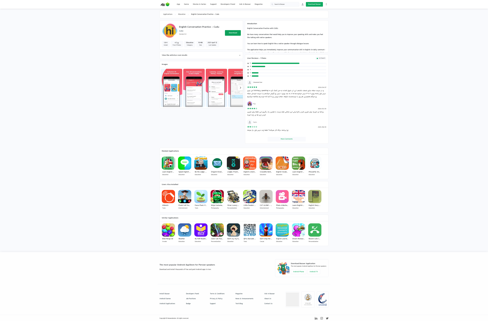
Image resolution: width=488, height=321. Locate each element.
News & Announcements (244, 298)
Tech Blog (239, 303)
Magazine (259, 4)
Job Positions (191, 298)
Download (233, 32)
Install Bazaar (164, 293)
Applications (167, 14)
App (178, 4)
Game (186, 4)
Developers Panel (228, 4)
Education (181, 14)
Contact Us (268, 303)
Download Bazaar (314, 4)
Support (213, 4)
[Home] (165, 4)
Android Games (165, 298)
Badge (188, 303)
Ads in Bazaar (245, 4)
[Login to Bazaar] (302, 4)
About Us (267, 298)
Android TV (314, 271)
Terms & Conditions (217, 293)
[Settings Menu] (326, 4)
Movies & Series (199, 4)
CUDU (181, 31)
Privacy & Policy (216, 298)
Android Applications (167, 303)
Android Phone (298, 271)
